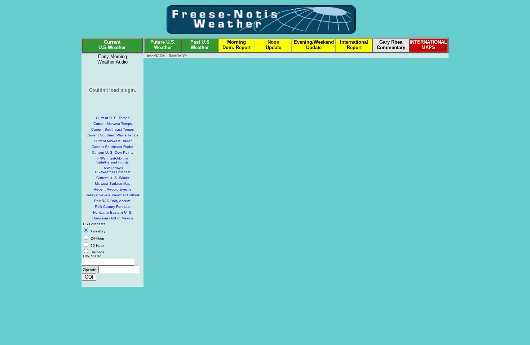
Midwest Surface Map (113, 183)
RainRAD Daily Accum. (112, 201)
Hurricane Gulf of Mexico (112, 218)
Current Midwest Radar (113, 141)
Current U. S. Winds (112, 178)
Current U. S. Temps (112, 118)
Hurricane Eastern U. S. (112, 212)
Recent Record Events (112, 189)
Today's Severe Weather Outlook (112, 195)
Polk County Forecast (113, 207)
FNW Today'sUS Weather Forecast (113, 170)
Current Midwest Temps (112, 124)
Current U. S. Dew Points (112, 152)
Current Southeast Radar (112, 147)
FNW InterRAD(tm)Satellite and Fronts (112, 160)
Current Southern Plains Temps (112, 135)
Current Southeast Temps (112, 129)
